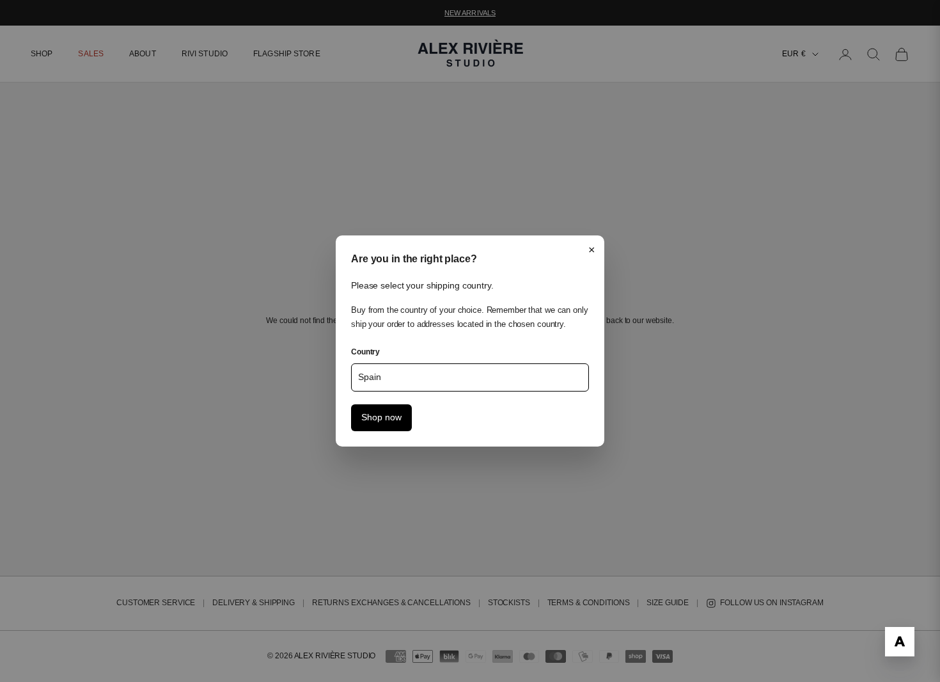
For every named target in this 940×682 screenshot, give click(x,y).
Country (365, 351)
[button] (899, 641)
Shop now (381, 417)
